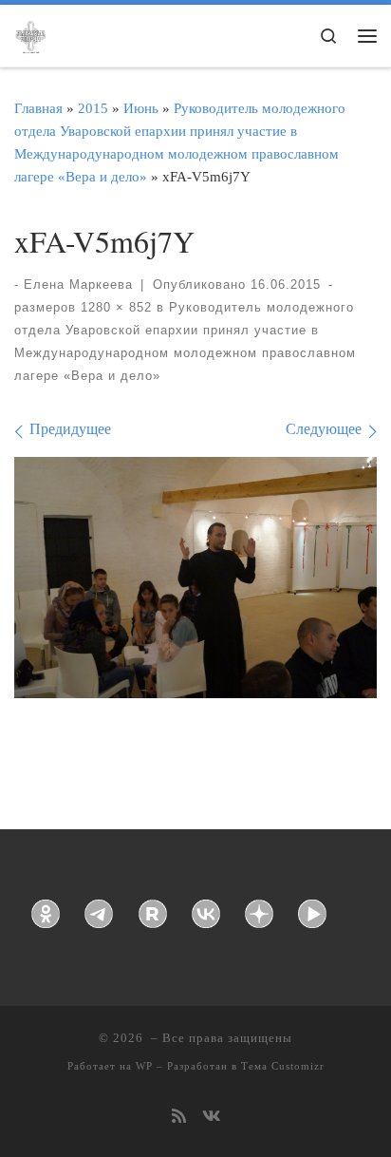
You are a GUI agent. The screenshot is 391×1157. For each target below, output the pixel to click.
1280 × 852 (114, 307)
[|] (30, 34)
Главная (38, 108)
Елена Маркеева (78, 284)
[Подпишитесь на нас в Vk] (211, 1117)
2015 (93, 108)
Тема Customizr (283, 1066)
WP (144, 1066)
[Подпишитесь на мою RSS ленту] (179, 1117)
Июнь (140, 108)
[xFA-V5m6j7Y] (195, 577)
